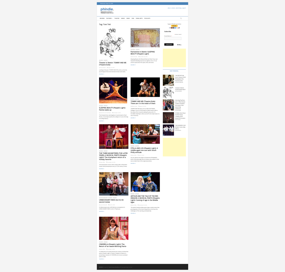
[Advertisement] (174, 58)
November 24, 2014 (143, 205)
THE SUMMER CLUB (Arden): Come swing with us (180, 127)
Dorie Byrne (178, 130)
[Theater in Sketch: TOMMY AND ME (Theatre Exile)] (113, 43)
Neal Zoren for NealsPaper (105, 112)
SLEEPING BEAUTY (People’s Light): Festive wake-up (112, 109)
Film (133, 18)
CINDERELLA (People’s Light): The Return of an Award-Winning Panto (112, 245)
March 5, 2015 (112, 204)
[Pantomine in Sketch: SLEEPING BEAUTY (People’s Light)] (145, 37)
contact (173, 8)
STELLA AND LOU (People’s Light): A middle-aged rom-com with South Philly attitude (144, 150)
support (184, 8)
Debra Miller (102, 162)
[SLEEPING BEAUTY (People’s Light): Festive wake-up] (113, 90)
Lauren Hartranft (103, 204)
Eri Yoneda (178, 119)
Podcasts (147, 18)
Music (128, 18)
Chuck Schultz (103, 67)
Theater (116, 18)
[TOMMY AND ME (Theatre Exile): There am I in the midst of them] (145, 87)
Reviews (102, 18)
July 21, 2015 (141, 155)
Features (109, 18)
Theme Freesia (112, 267)
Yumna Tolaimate (179, 82)
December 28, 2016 (143, 56)
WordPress (117, 267)
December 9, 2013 (111, 249)
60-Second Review (103, 197)
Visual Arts (139, 18)
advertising (178, 8)
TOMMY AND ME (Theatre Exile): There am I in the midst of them (143, 102)
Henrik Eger (178, 110)
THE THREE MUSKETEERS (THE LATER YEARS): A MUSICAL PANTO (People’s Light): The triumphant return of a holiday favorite (113, 156)
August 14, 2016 (142, 106)
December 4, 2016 (117, 112)
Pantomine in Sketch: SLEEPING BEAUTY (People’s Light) (143, 53)
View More (101, 74)
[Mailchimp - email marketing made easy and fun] (179, 45)
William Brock (134, 106)
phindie (101, 267)
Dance (123, 18)
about (169, 8)
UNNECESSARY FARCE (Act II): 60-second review (111, 201)
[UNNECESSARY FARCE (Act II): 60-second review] (113, 184)
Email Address (168, 36)
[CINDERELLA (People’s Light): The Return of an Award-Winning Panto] (113, 228)
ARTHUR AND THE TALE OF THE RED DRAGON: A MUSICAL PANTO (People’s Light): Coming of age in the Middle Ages (145, 199)
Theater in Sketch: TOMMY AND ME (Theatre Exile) (112, 63)
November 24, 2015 (111, 162)
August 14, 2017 (111, 67)
